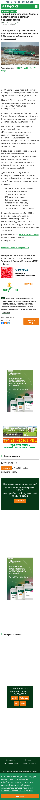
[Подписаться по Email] (32, 2)
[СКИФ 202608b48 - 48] (20, 443)
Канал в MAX (31, 261)
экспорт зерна (9, 298)
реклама (5, 268)
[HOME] (2, 11)
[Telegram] (8, 323)
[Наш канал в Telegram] (15, 2)
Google (3, 71)
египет (35, 310)
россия (33, 301)
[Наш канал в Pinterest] (24, 2)
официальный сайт (29, 234)
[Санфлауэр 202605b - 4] (20, 287)
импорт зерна (13, 310)
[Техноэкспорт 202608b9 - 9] (20, 391)
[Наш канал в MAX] (28, 2)
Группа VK (17, 261)
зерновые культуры (25, 310)
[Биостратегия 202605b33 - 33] (20, 431)
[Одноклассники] (5, 323)
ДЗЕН (26, 68)
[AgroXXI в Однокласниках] (11, 2)
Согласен (20, 796)
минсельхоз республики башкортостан (14, 307)
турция (4, 301)
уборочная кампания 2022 (24, 298)
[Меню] (36, 7)
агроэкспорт (6, 312)
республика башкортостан (25, 304)
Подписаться (20, 500)
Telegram (24, 698)
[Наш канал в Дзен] (19, 2)
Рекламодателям (11, 763)
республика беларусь (8, 304)
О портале (10, 760)
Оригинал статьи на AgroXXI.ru (15, 247)
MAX (34, 68)
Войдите (6, 468)
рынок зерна (26, 301)
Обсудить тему (31, 321)
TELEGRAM (19, 68)
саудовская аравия (14, 301)
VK (30, 68)
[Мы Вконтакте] (8, 2)
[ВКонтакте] (2, 323)
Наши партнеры (29, 763)
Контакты (29, 760)
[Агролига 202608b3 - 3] (20, 272)
